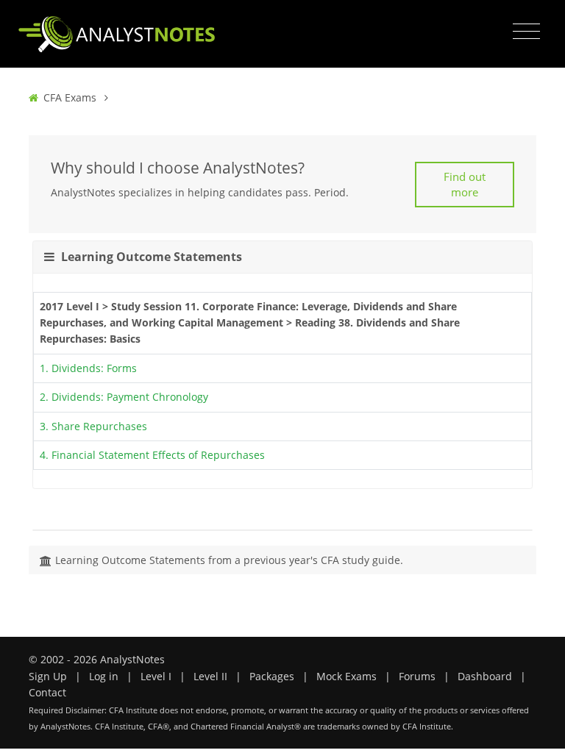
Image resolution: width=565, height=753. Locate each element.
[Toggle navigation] (526, 31)
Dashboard (485, 676)
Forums (417, 676)
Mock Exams (346, 676)
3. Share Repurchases (93, 426)
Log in (103, 676)
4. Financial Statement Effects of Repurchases (152, 455)
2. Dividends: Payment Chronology (124, 397)
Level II (210, 676)
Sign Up (48, 676)
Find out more (465, 184)
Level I (156, 676)
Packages (271, 676)
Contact (47, 692)
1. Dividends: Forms (88, 368)
